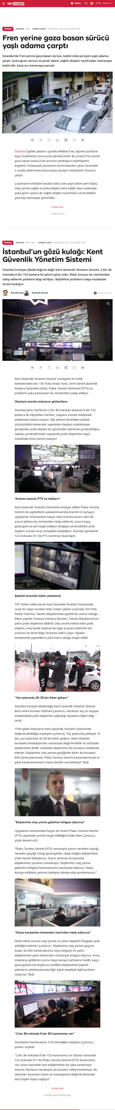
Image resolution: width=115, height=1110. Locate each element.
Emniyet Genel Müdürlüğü (57, 1095)
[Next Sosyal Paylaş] (32, 140)
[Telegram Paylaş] (66, 140)
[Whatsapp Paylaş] (74, 140)
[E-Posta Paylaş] (83, 140)
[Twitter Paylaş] (49, 140)
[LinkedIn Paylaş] (57, 140)
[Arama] (86, 3)
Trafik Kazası (57, 213)
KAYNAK (20, 29)
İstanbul (20, 151)
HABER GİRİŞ (39, 29)
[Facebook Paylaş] (41, 140)
